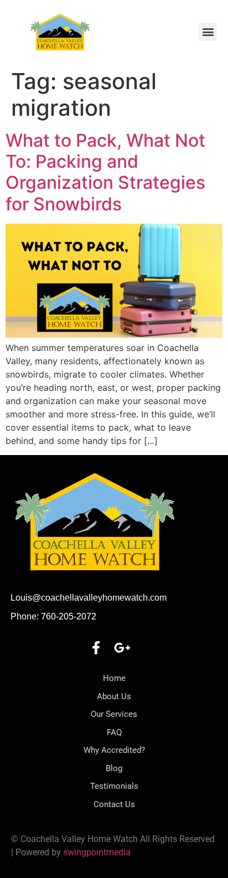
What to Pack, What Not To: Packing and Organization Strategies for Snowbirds (105, 172)
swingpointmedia (97, 852)
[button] (208, 32)
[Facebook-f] (95, 647)
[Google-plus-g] (122, 647)
